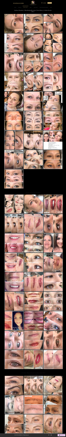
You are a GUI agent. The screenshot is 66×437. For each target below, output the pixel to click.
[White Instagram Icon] (51, 435)
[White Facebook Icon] (48, 435)
